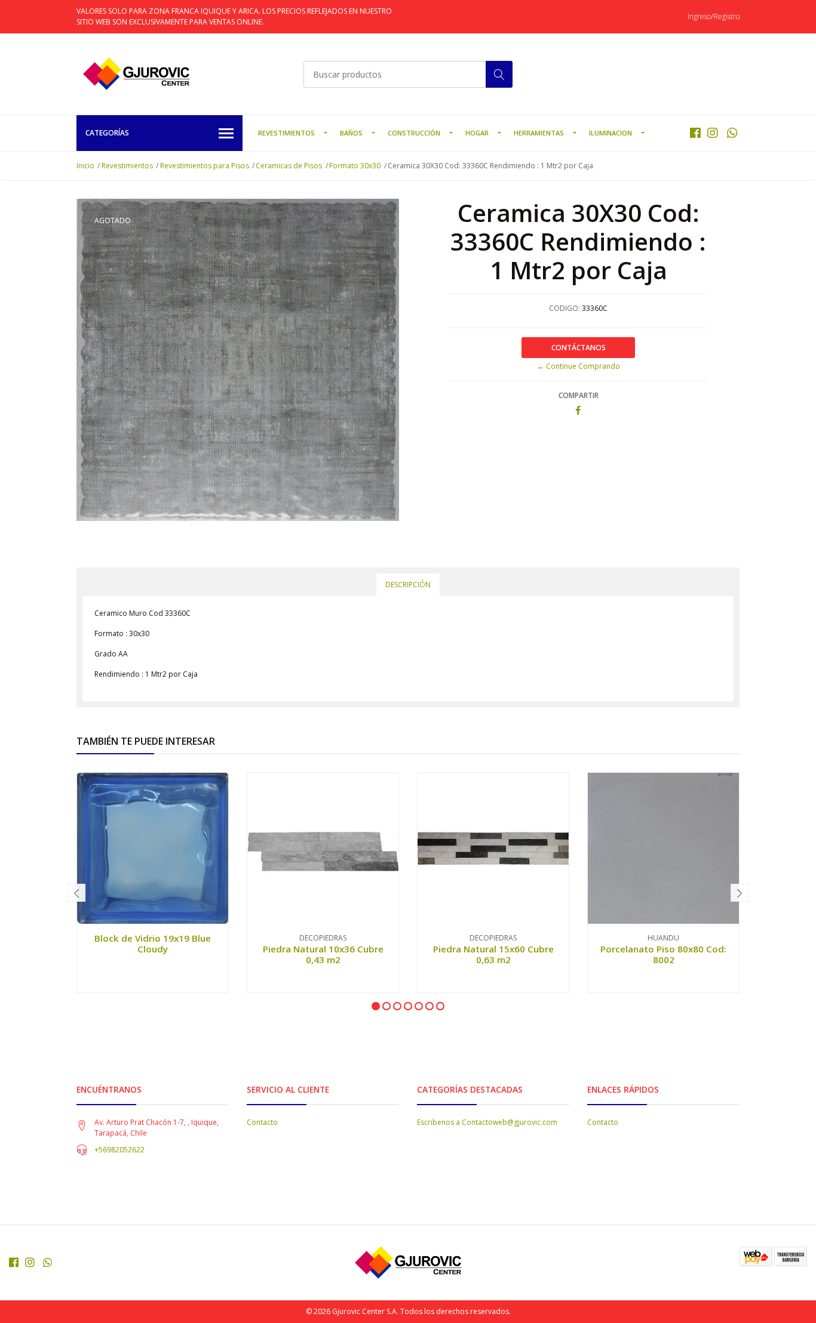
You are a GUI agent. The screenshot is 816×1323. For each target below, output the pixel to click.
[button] (375, 1006)
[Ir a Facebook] (695, 133)
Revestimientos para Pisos (204, 166)
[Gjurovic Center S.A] (136, 74)
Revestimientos (286, 132)
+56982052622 (119, 1150)
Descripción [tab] (408, 584)
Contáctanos (578, 348)
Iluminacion (610, 132)
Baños (351, 132)
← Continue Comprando (578, 366)
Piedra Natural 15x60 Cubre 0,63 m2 (493, 954)
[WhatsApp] (732, 133)
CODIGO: (564, 308)
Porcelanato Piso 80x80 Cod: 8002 (663, 954)
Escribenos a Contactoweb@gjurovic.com (487, 1122)
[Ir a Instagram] (712, 133)
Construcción (414, 132)
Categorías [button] (107, 133)
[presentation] (76, 893)
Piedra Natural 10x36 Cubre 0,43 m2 (323, 954)
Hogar (477, 132)
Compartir (579, 395)
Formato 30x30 (355, 166)
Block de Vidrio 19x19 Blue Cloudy (152, 943)
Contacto (262, 1122)
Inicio (85, 166)
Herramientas (539, 132)
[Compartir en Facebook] (578, 411)
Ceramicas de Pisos (289, 166)
